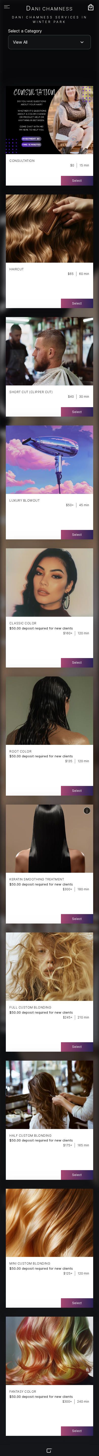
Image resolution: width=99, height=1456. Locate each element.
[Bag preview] (90, 7)
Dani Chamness (49, 8)
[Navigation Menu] (7, 7)
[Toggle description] (87, 810)
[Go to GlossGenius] (49, 1451)
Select (77, 181)
